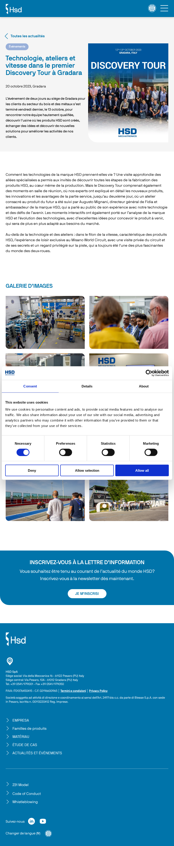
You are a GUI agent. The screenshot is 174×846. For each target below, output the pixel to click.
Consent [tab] (30, 386)
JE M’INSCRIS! (87, 593)
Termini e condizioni (73, 691)
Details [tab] (87, 386)
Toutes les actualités (28, 36)
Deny (32, 470)
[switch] (65, 452)
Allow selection (87, 470)
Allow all (142, 470)
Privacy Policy (98, 691)
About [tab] (144, 386)
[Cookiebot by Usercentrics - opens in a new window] (149, 373)
